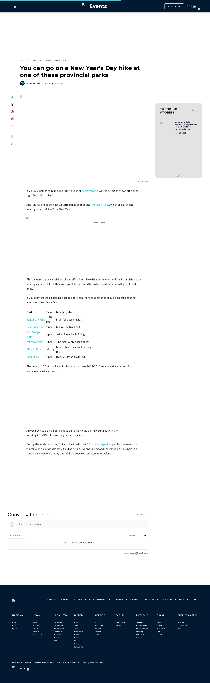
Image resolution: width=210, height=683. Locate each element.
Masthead (134, 599)
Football (98, 631)
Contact (64, 599)
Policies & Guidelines (97, 599)
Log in (135, 514)
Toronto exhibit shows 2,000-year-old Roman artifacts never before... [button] (186, 125)
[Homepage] (18, 599)
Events (76, 638)
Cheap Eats (78, 641)
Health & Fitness (142, 625)
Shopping (139, 631)
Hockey (97, 622)
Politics (14, 628)
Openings (77, 625)
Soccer (97, 635)
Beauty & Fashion (142, 628)
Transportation (59, 628)
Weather (36, 625)
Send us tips (149, 599)
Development (58, 625)
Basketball (99, 625)
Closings (77, 628)
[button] (166, 125)
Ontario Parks (142, 181)
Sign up (143, 514)
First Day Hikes (100, 204)
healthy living (90, 190)
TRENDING (168, 111)
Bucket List (161, 628)
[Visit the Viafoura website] (141, 553)
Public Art (57, 635)
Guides (159, 625)
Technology (181, 622)
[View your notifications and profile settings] (145, 535)
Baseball (98, 628)
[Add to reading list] (12, 144)
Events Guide (120, 622)
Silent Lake (33, 356)
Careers (194, 599)
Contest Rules (166, 599)
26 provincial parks (98, 444)
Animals (36, 631)
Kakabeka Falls (36, 319)
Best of (76, 635)
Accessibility (118, 599)
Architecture (58, 631)
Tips (158, 631)
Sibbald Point (35, 349)
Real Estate (58, 622)
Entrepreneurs (183, 625)
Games (181, 599)
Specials (77, 644)
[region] (78, 533)
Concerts (119, 625)
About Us (51, 599)
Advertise (78, 599)
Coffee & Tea (78, 647)
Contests (139, 638)
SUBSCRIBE (174, 6)
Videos (159, 635)
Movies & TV (37, 635)
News (14, 622)
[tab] (16, 535)
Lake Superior (35, 327)
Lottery (14, 625)
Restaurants (78, 631)
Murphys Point (36, 341)
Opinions (57, 638)
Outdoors (139, 622)
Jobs (179, 628)
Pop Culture (140, 635)
